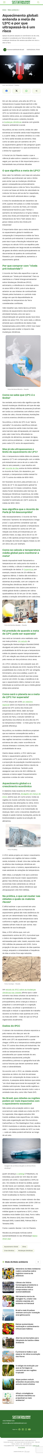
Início (4, 10)
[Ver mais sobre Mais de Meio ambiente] (38, 1262)
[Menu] (4, 2)
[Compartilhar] (36, 90)
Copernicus (28, 569)
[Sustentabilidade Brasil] (21, 2)
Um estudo (22, 641)
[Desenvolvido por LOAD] (26, 1451)
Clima (24, 1247)
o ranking (20, 1174)
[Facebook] (19, 1429)
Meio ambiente (13, 10)
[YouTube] (29, 1429)
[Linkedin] (23, 1429)
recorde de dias (12, 468)
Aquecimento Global (11, 1247)
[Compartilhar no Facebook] (6, 90)
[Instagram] (26, 1429)
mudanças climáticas (13, 122)
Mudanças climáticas (25, 1250)
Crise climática (9, 1250)
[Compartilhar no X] (16, 90)
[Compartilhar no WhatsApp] (26, 90)
